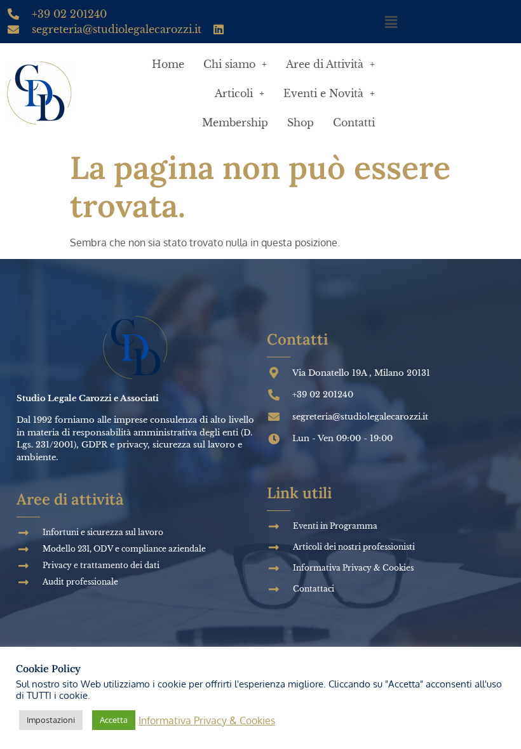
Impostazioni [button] (51, 720)
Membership (235, 122)
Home (168, 64)
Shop (300, 122)
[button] (391, 22)
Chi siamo (229, 64)
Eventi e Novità (323, 93)
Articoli (234, 93)
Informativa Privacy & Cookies (207, 720)
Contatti (354, 122)
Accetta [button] (114, 720)
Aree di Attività (324, 64)
